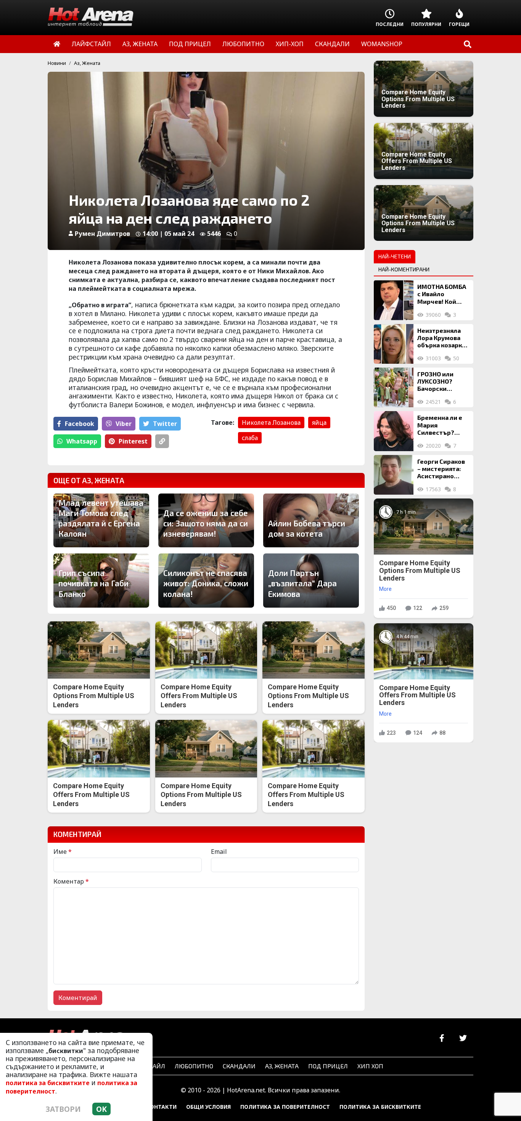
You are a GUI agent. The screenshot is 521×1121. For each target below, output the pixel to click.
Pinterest (133, 441)
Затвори (63, 1109)
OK (101, 1109)
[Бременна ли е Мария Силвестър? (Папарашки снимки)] (393, 431)
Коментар (71, 881)
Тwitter (165, 423)
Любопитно (194, 1065)
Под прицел (328, 1065)
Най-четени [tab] (394, 256)
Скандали (239, 1065)
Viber (124, 423)
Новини (57, 63)
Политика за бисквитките (380, 1106)
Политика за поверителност (285, 1106)
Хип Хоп (370, 1065)
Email (219, 851)
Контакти (161, 1106)
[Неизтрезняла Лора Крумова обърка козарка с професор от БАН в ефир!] (393, 344)
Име (62, 851)
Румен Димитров (102, 233)
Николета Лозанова (271, 422)
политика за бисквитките (48, 1083)
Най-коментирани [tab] (403, 269)
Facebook (79, 423)
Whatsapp (81, 441)
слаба (250, 438)
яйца (319, 422)
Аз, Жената (87, 63)
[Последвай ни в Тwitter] (462, 1038)
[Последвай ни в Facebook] (441, 1038)
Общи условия (208, 1106)
